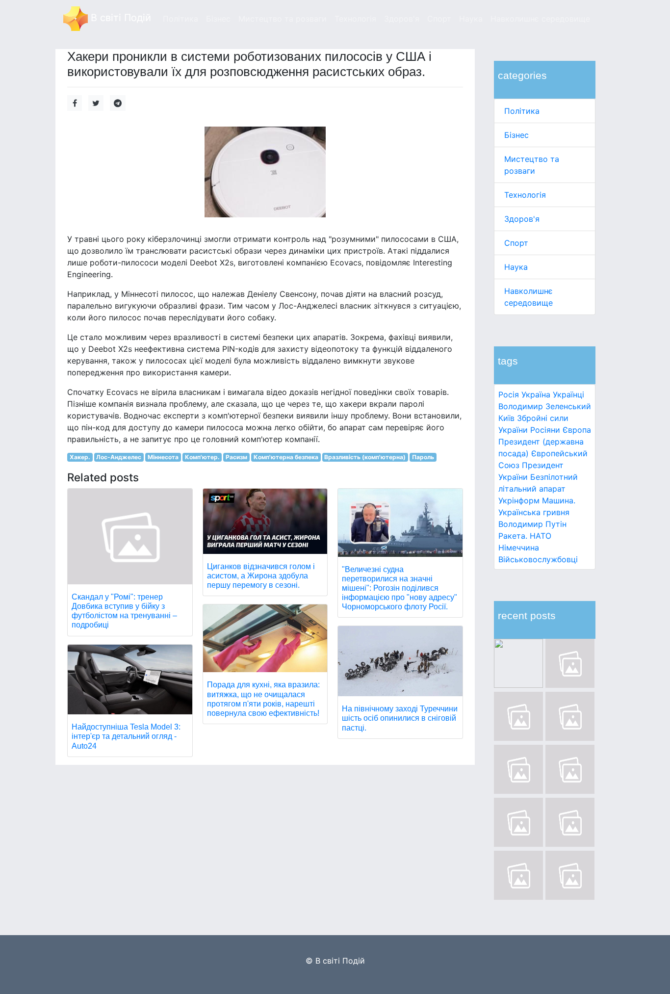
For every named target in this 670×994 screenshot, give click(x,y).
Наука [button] (471, 19)
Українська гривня (533, 512)
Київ (506, 418)
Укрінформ (519, 500)
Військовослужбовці (538, 559)
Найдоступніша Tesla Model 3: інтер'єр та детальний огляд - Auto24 (126, 736)
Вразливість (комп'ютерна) (365, 457)
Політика (522, 111)
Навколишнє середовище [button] (540, 19)
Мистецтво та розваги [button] (282, 19)
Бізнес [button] (218, 19)
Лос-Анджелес (118, 457)
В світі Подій (119, 18)
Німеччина (518, 547)
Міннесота (163, 457)
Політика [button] (180, 19)
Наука (516, 267)
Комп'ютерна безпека (286, 457)
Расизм (236, 457)
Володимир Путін (532, 524)
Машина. (558, 500)
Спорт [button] (439, 19)
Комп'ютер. (202, 457)
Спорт (516, 243)
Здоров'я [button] (401, 19)
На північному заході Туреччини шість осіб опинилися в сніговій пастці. (400, 718)
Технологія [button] (355, 19)
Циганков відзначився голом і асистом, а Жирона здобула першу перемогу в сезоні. (261, 575)
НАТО (540, 536)
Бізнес (516, 135)
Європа (577, 430)
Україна (535, 394)
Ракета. (512, 536)
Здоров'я (522, 219)
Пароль (423, 457)
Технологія (525, 195)
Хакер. (80, 457)
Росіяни (545, 430)
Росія (508, 394)
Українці (568, 394)
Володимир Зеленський (544, 406)
